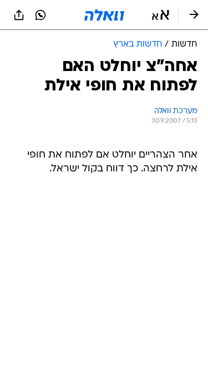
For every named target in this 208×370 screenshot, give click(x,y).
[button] (160, 15)
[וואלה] (104, 15)
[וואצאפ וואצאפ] (40, 15)
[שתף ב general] (19, 15)
